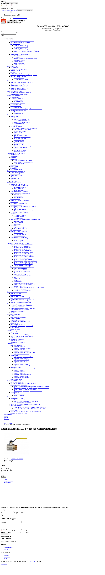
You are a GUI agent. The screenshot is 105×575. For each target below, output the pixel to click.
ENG (14, 5)
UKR (3, 5)
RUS (9, 5)
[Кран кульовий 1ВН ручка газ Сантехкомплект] (16, 456)
